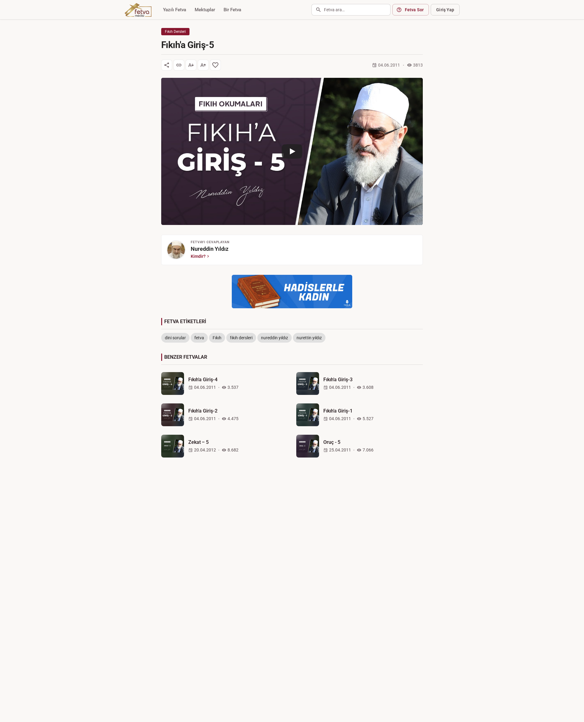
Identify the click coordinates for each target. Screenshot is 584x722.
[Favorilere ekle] (215, 65)
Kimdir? (198, 256)
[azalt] (191, 65)
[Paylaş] (166, 65)
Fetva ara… (334, 9)
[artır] (203, 65)
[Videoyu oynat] (292, 151)
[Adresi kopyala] (178, 65)
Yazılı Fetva (174, 9)
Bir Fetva (232, 9)
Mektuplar (205, 9)
